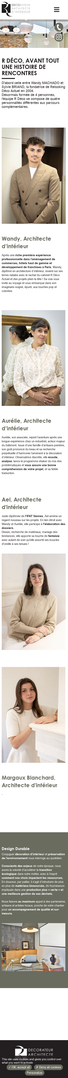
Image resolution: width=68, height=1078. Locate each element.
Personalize (34, 1073)
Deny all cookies (49, 1067)
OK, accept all (20, 1067)
